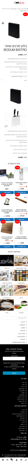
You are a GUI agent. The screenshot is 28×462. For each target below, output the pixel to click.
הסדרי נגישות (22, 401)
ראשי (23, 382)
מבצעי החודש (21, 428)
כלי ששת (23, 424)
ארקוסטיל (22, 325)
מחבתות (23, 412)
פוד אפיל (22, 330)
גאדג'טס (20, 76)
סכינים (18, 8)
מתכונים (22, 339)
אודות (23, 384)
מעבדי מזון (22, 426)
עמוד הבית (23, 8)
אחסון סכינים (14, 8)
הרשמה (14, 373)
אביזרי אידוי (22, 420)
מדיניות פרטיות (21, 397)
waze (21, 460)
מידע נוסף (21, 219)
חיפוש (7, 460)
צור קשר (23, 403)
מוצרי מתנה (22, 430)
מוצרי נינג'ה (21, 333)
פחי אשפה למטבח (20, 416)
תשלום (23, 393)
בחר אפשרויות (22, 192)
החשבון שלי (22, 395)
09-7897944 (20, 437)
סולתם (23, 328)
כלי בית (23, 322)
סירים (23, 409)
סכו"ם (23, 422)
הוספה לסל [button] (7, 192)
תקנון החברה (22, 388)
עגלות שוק (22, 418)
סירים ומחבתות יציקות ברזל (18, 414)
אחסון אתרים (14, 457)
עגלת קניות (22, 390)
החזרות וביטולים (21, 399)
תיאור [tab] (25, 80)
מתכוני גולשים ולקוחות (19, 342)
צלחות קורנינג (21, 336)
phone (25, 460)
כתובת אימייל (14, 356)
